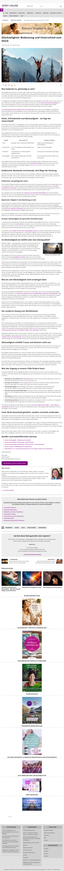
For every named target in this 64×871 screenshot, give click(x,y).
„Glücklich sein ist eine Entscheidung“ (12, 337)
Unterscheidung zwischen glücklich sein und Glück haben (19, 109)
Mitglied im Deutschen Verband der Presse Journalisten (31, 863)
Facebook (46, 848)
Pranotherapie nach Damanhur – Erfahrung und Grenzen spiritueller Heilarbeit (10, 841)
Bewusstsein (20, 224)
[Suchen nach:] (32, 816)
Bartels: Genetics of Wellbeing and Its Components (18, 446)
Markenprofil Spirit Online (29, 852)
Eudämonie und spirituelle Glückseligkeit (35, 193)
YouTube (46, 851)
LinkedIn (46, 853)
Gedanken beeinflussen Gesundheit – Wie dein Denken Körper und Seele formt (11, 589)
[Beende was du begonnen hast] (32, 578)
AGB (45, 837)
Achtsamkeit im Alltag (10, 514)
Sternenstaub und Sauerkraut (52, 587)
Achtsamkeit (26, 378)
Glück (23, 527)
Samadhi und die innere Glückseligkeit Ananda (24, 230)
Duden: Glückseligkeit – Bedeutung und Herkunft (18, 440)
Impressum (46, 835)
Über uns (25, 845)
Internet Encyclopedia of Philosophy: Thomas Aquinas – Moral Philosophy (24, 444)
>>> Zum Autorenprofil (8, 490)
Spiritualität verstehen (10, 507)
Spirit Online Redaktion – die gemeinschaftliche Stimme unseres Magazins (10, 832)
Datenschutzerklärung (49, 833)
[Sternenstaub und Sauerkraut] (52, 578)
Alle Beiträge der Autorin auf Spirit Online (15, 463)
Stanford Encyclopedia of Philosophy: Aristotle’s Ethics (19, 442)
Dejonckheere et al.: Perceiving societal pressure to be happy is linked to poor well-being (28, 448)
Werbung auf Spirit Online (29, 830)
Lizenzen (46, 840)
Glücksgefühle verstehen (19, 257)
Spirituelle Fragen (16, 45)
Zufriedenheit (42, 527)
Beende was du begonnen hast (31, 587)
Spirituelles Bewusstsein (10, 510)
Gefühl (17, 527)
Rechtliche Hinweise (48, 830)
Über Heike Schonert (28, 847)
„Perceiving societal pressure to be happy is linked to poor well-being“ (20, 330)
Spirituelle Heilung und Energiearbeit (14, 516)
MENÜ (2, 10)
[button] (3, 85)
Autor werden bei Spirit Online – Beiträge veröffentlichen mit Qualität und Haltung (31, 838)
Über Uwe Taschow (27, 850)
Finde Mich (25, 857)
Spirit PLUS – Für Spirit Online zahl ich (31, 860)
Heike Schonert (32, 527)
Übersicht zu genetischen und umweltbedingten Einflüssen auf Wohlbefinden (37, 293)
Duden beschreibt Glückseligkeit (49, 103)
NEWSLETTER (30, 6)
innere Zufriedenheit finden (34, 163)
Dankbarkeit (9, 527)
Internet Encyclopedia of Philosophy (13, 208)
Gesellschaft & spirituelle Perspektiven (14, 520)
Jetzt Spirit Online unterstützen (32, 554)
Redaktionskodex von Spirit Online (31, 842)
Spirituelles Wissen (9, 518)
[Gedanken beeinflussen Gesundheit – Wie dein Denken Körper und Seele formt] (11, 578)
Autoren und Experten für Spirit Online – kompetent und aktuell (30, 833)
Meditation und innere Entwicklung (13, 512)
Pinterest (46, 856)
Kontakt (25, 855)
